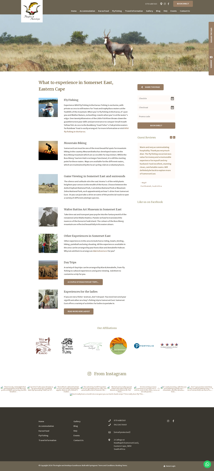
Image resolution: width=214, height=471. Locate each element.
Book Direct (183, 4)
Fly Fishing (117, 11)
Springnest (93, 465)
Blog (158, 11)
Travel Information (134, 11)
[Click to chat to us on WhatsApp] (207, 464)
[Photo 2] (48, 150)
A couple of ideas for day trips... (83, 282)
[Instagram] (165, 4)
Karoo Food (103, 11)
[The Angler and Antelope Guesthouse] (32, 11)
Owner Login (170, 466)
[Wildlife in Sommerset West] (48, 183)
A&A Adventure (100, 251)
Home (74, 11)
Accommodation (87, 11)
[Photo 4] (48, 216)
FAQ (165, 11)
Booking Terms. (121, 465)
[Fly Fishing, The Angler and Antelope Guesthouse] (48, 107)
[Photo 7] (48, 299)
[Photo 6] (48, 269)
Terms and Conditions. (106, 465)
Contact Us (185, 11)
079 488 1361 (151, 4)
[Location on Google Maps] (161, 3)
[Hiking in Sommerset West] (48, 243)
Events (173, 11)
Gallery (149, 11)
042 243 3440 (120, 424)
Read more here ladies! (79, 311)
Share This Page (152, 87)
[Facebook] (168, 4)
